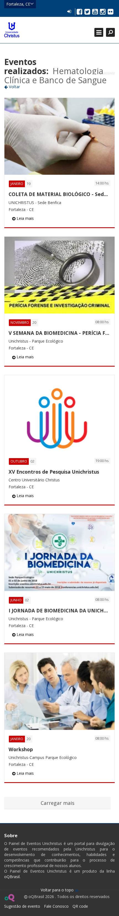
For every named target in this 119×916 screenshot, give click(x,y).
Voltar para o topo (58, 889)
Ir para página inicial (11, 29)
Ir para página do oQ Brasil (9, 898)
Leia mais (24, 218)
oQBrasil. (12, 876)
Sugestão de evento (22, 906)
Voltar (14, 86)
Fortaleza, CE (18, 4)
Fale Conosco (56, 906)
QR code (80, 906)
